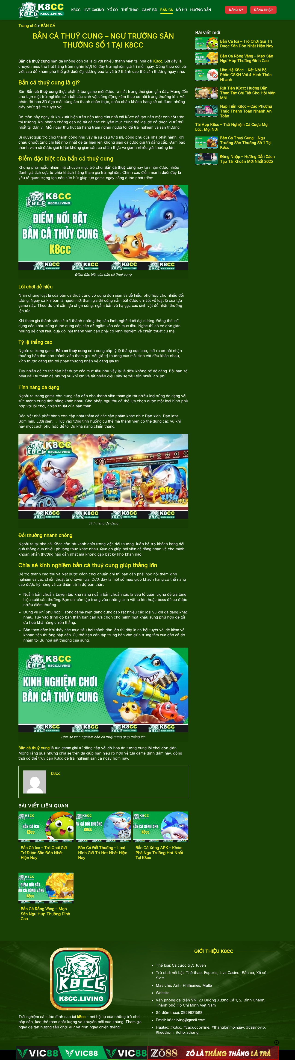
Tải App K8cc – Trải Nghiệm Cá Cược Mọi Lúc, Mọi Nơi (231, 126)
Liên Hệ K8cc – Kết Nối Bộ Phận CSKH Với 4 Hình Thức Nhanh (245, 75)
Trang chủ (27, 25)
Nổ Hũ (181, 10)
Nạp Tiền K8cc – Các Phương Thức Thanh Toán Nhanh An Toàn (246, 111)
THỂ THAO (130, 10)
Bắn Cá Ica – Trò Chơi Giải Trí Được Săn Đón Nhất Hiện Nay (44, 852)
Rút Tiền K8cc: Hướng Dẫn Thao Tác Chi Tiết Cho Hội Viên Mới (247, 93)
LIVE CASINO (94, 10)
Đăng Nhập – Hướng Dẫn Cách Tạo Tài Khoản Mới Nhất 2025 (247, 159)
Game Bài (149, 10)
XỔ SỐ (112, 10)
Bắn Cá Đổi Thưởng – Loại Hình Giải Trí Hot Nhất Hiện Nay (102, 852)
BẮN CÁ (166, 10)
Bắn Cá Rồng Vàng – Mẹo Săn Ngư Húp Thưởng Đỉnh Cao (45, 913)
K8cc (75, 10)
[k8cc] (41, 10)
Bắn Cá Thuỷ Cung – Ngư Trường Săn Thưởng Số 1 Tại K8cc (245, 142)
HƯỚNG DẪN (200, 10)
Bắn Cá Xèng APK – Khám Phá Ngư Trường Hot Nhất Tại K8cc (159, 852)
